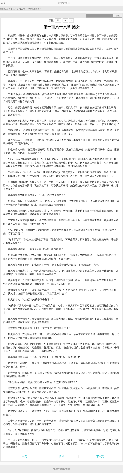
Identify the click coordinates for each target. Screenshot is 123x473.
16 (58, 20)
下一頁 (100, 456)
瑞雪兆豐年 (34, 9)
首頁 (3, 3)
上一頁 (23, 456)
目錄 (61, 456)
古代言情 (21, 9)
